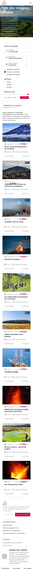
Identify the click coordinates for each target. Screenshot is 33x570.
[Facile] (5, 82)
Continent (11, 50)
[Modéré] (5, 84)
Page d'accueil (7, 525)
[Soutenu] (5, 87)
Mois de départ (13, 63)
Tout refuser (16, 568)
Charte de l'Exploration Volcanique (14, 533)
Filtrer (24, 97)
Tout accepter (27, 568)
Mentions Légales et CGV (11, 528)
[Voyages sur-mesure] (5, 72)
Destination (12, 56)
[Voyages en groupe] (5, 69)
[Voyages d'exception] (5, 74)
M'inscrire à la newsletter (22, 514)
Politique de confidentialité (11, 530)
